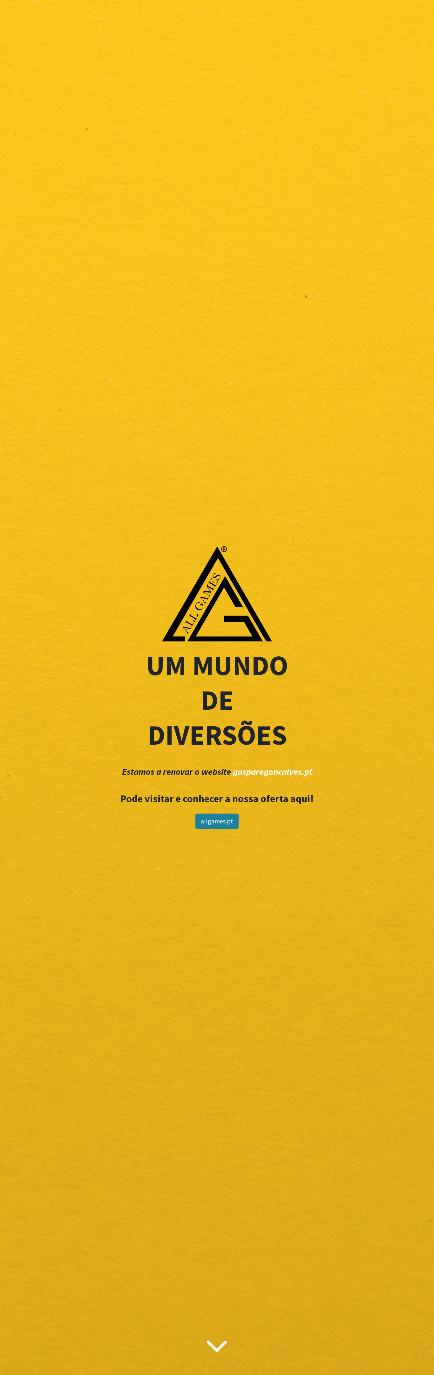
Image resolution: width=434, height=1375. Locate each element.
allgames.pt (217, 821)
